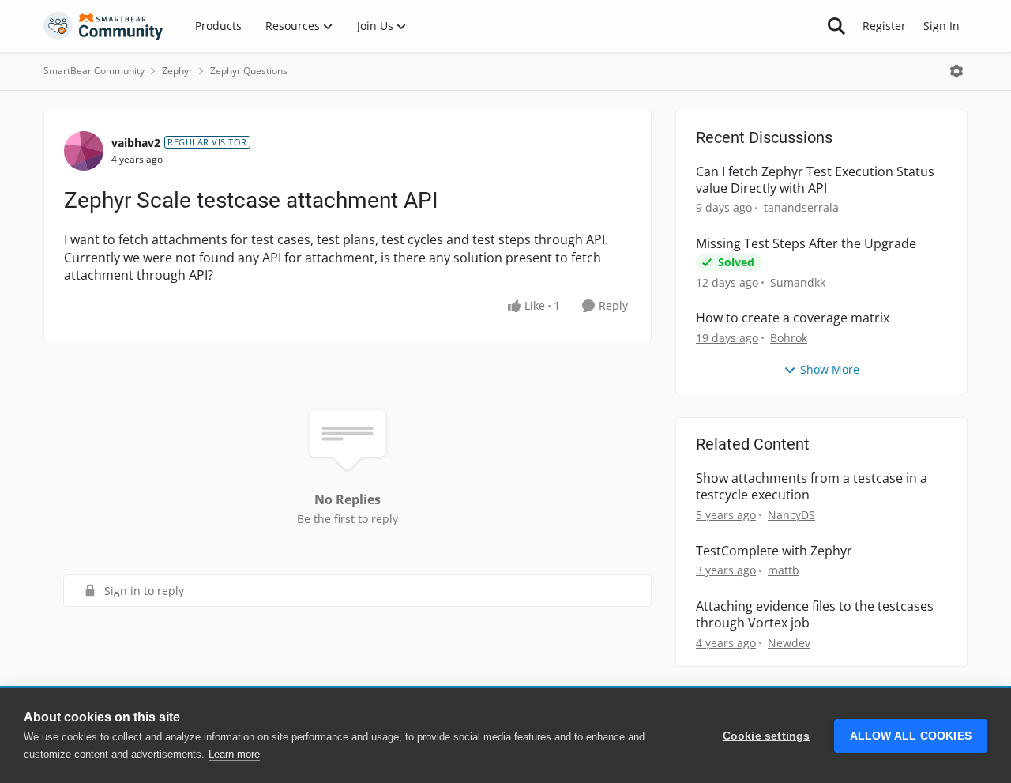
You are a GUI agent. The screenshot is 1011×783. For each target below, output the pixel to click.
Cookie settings (766, 736)
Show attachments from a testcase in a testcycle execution (811, 486)
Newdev (789, 642)
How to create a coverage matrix (792, 318)
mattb (783, 570)
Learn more (234, 754)
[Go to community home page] (103, 26)
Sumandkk (797, 282)
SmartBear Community (94, 70)
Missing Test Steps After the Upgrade (806, 243)
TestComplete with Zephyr (774, 551)
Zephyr (177, 70)
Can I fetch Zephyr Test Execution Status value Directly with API (815, 180)
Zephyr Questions (249, 70)
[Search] (836, 26)
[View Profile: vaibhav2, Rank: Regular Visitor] (83, 151)
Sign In (941, 25)
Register (884, 25)
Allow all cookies (911, 736)
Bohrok (788, 337)
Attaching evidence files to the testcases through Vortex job (815, 614)
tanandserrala (801, 207)
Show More (829, 369)
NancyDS (791, 514)
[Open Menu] (956, 71)
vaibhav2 (135, 142)
